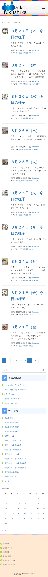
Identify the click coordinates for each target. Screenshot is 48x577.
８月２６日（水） (25, 130)
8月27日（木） (9, 394)
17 (6, 513)
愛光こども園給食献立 (12, 449)
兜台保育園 (8, 418)
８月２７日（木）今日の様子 (15, 389)
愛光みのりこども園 (11, 454)
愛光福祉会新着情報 (11, 472)
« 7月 (4, 530)
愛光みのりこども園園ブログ (15, 458)
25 (13, 518)
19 (19, 513)
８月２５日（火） (25, 161)
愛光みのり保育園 (9, 564)
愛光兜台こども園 (9, 560)
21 (31, 513)
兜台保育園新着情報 (11, 427)
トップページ (6, 22)
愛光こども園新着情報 (12, 445)
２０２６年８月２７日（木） (15, 385)
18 (13, 513)
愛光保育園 (7, 556)
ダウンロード (7, 548)
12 (19, 508)
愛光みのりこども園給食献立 (15, 467)
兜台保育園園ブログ (26, 53)
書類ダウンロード (11, 476)
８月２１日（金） (25, 326)
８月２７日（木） (25, 65)
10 (6, 508)
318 (35, 360)
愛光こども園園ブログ (12, 440)
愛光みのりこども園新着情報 (15, 463)
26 (19, 518)
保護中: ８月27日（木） (13, 398)
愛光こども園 (9, 436)
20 (25, 513)
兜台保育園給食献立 (26, 149)
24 (6, 518)
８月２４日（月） (25, 261)
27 (25, 518)
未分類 (36, 84)
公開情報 (6, 543)
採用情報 (6, 552)
